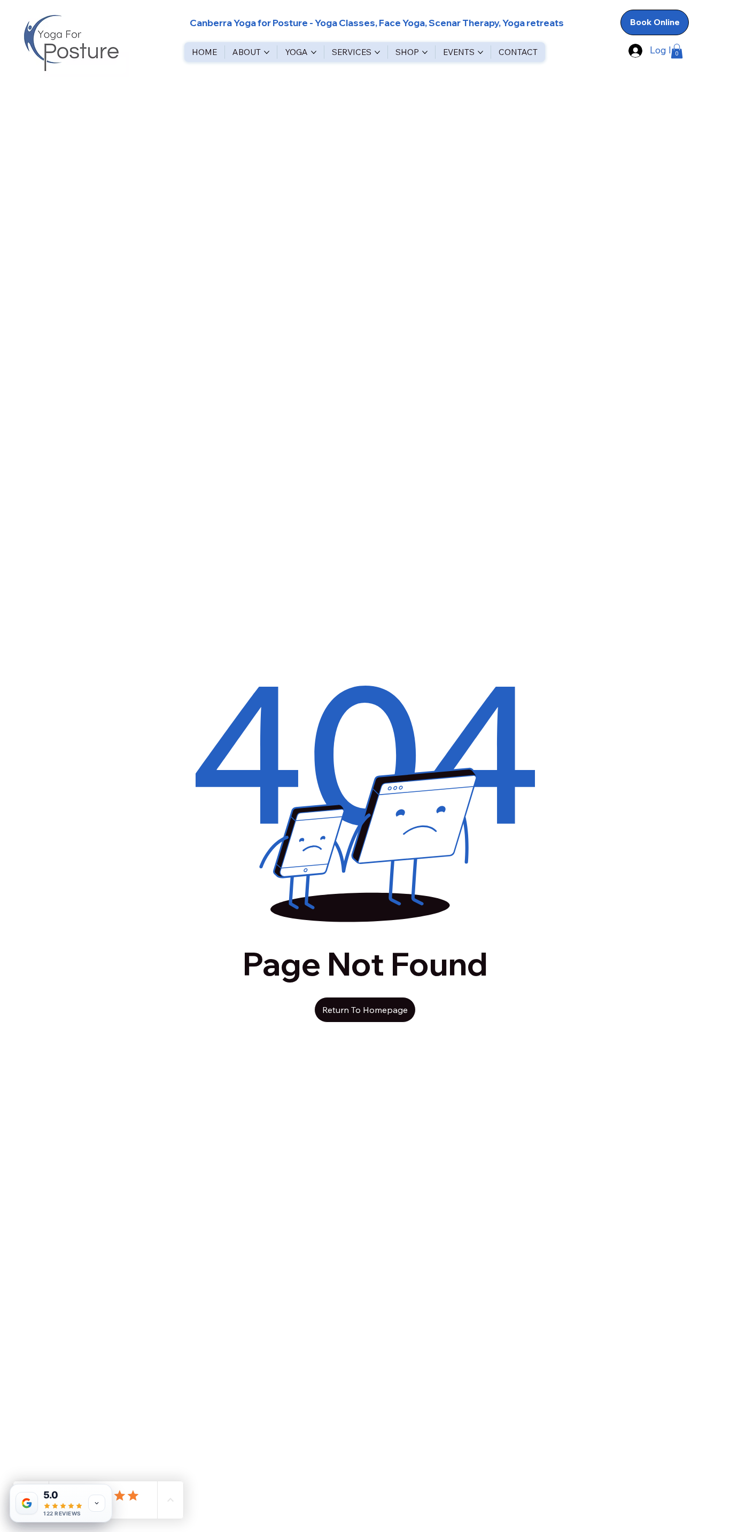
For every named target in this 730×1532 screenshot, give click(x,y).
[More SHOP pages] (425, 52)
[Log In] (633, 50)
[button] (677, 51)
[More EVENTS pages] (480, 52)
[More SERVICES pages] (377, 52)
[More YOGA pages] (313, 52)
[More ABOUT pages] (266, 52)
